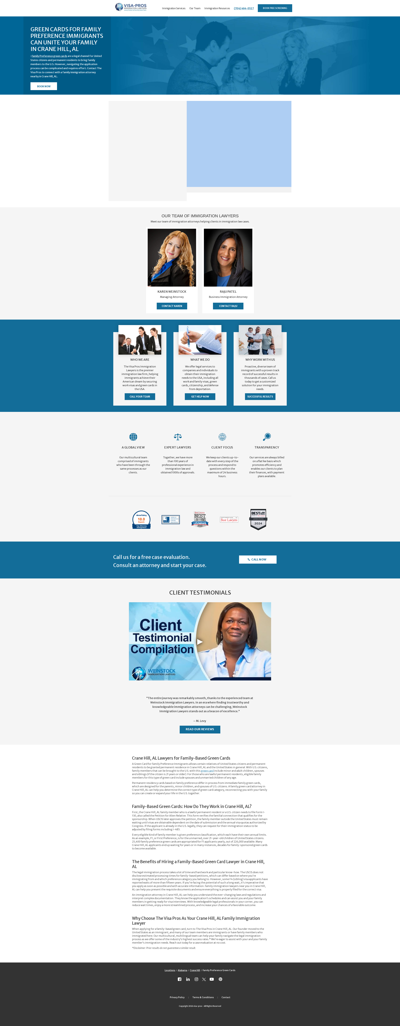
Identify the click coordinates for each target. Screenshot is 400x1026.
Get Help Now (200, 396)
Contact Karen (172, 306)
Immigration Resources (217, 8)
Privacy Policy (177, 997)
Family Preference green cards (49, 56)
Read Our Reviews (200, 729)
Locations (170, 970)
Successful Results (260, 396)
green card (207, 770)
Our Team (194, 8)
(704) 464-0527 (244, 8)
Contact (226, 997)
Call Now (258, 559)
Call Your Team (140, 396)
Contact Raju (228, 306)
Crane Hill (195, 970)
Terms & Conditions (203, 997)
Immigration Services (173, 8)
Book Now (43, 86)
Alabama (182, 970)
